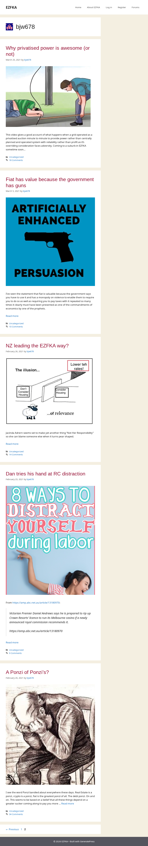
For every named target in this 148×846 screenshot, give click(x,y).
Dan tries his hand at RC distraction (45, 473)
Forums (135, 7)
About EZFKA (93, 7)
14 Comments (16, 454)
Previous (12, 829)
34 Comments (16, 814)
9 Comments (15, 653)
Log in (109, 7)
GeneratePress (87, 841)
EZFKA (11, 7)
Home (78, 7)
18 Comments (16, 160)
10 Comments (16, 326)
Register (122, 7)
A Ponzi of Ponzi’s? (27, 672)
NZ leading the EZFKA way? (37, 345)
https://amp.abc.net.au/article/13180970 (36, 602)
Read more (12, 316)
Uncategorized (16, 157)
